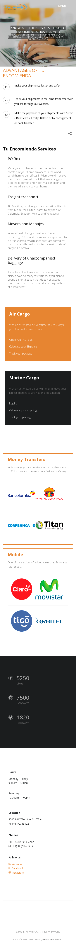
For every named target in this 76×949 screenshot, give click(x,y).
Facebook (17, 868)
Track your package (20, 353)
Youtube (16, 864)
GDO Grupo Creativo (52, 939)
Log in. (13, 403)
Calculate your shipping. (23, 410)
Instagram (17, 872)
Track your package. (21, 417)
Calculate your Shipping (23, 346)
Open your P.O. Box (20, 339)
